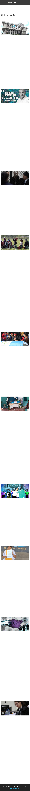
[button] (15, 2)
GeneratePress (15, 788)
